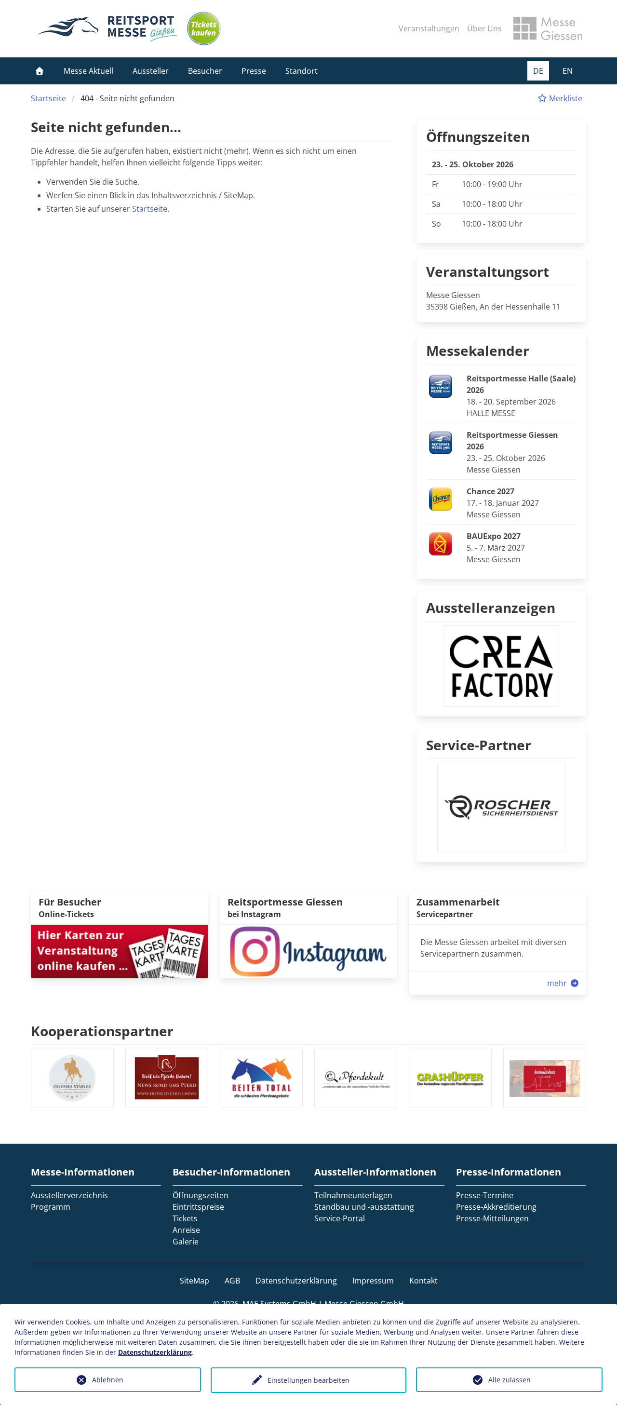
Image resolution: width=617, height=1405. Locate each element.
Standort (301, 71)
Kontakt (423, 1280)
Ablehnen (107, 1379)
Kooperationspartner (102, 1031)
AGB (232, 1280)
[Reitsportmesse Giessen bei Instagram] (308, 951)
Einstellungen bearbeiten (308, 1380)
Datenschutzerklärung (296, 1280)
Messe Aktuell (88, 71)
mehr (558, 983)
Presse (253, 71)
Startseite (48, 98)
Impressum (373, 1280)
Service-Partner (478, 745)
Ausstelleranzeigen (490, 607)
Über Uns (484, 28)
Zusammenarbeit (458, 901)
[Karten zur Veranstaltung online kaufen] (119, 951)
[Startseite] (39, 70)
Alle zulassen (509, 1379)
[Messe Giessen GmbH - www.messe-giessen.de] (548, 28)
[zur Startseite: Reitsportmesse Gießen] (107, 28)
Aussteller (151, 71)
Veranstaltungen (429, 28)
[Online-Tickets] (204, 28)
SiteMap (194, 1280)
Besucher (205, 71)
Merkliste (564, 98)
